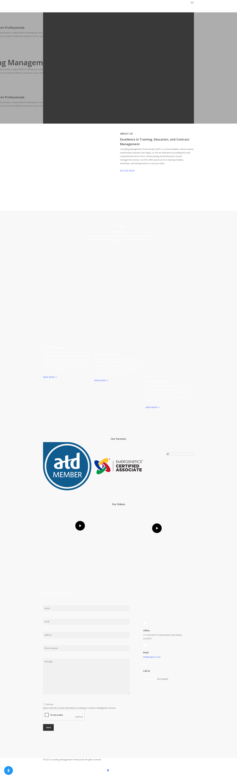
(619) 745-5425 (150, 675)
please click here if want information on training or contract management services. (79, 706)
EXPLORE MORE (127, 170)
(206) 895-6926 (150, 679)
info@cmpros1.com (152, 657)
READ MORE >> (50, 377)
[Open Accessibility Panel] (8, 770)
